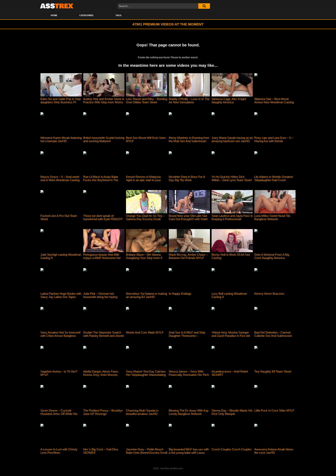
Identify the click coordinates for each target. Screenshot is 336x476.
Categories (86, 15)
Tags (118, 15)
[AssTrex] (57, 6)
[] (204, 6)
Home (54, 15)
